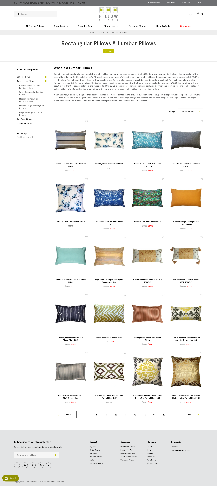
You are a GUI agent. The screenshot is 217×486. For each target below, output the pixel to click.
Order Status (95, 450)
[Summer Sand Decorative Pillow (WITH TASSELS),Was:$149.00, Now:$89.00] (186, 255)
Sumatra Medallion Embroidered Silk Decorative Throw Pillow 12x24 (186, 339)
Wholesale (186, 3)
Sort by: (171, 111)
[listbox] (190, 112)
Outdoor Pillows (137, 26)
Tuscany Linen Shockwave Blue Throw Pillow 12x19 (70, 339)
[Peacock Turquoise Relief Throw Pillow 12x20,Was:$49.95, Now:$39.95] (147, 140)
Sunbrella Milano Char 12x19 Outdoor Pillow (71, 165)
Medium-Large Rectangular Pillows (31, 106)
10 (116, 415)
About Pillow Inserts (128, 457)
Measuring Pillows (127, 453)
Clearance (185, 26)
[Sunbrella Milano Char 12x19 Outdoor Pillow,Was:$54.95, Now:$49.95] (70, 140)
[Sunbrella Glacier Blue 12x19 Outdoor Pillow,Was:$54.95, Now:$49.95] (70, 255)
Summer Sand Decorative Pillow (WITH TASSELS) (185, 281)
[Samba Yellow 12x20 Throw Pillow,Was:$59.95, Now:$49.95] (109, 313)
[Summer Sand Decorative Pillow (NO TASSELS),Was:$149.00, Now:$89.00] (147, 255)
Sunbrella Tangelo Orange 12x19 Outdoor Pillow (186, 223)
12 (135, 415)
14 (154, 415)
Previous (68, 415)
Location (174, 447)
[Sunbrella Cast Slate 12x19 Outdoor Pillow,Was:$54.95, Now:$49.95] (186, 140)
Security (60, 482)
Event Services (154, 3)
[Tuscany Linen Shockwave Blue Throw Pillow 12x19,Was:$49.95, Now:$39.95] (70, 313)
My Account (94, 447)
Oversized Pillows (24, 123)
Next (190, 415)
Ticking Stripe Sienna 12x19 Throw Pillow (147, 339)
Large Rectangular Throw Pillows (30, 113)
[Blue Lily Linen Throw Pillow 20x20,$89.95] (70, 197)
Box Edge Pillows (24, 119)
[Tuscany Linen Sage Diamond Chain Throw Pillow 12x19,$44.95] (109, 371)
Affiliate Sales (152, 463)
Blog (149, 450)
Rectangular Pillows (25, 81)
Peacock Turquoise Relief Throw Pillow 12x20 (147, 165)
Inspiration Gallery (127, 447)
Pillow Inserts (111, 26)
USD (199, 3)
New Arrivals (163, 26)
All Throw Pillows (35, 26)
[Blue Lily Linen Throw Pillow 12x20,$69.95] (109, 140)
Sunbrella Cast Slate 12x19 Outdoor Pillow (186, 165)
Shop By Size (61, 26)
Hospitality (171, 3)
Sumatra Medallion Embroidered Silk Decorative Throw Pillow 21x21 (147, 396)
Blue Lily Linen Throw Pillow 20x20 (71, 222)
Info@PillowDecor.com (181, 450)
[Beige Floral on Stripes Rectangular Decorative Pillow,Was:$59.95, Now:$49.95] (109, 255)
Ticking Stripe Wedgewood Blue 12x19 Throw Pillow (71, 396)
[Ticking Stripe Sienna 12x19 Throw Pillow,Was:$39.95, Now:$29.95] (147, 313)
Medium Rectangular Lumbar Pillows (28, 100)
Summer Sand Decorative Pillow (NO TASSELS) (147, 281)
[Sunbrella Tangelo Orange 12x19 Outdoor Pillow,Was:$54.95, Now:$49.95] (186, 197)
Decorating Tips (126, 450)
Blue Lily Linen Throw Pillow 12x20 (109, 164)
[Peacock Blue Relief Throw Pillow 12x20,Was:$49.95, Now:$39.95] (109, 197)
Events (150, 453)
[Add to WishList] (86, 121)
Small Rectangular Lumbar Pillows (31, 93)
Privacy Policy (49, 482)
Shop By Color (86, 26)
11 (125, 415)
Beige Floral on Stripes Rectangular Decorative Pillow (109, 281)
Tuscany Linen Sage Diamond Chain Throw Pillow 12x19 (109, 396)
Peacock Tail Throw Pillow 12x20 (147, 222)
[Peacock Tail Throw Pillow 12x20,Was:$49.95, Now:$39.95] (147, 197)
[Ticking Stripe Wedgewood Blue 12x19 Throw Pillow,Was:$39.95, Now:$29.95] (70, 371)
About (149, 447)
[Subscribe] (54, 455)
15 (164, 415)
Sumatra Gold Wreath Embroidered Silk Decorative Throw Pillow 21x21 (186, 396)
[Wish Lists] (190, 14)
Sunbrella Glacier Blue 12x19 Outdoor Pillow (71, 281)
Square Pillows (23, 77)
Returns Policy (95, 457)
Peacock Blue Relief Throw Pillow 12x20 (109, 223)
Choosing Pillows (127, 460)
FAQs (92, 460)
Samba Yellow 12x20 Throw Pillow (109, 338)
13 (145, 415)
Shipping (93, 453)
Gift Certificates (96, 463)
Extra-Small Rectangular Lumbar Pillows (30, 86)
